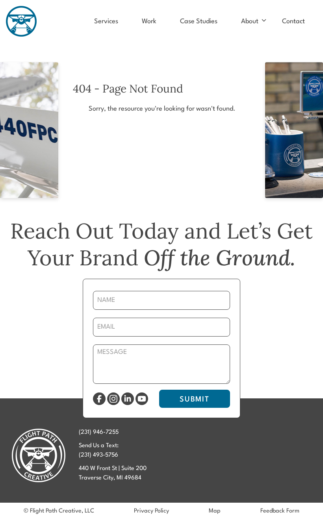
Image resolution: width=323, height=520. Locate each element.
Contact (293, 21)
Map (215, 511)
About (249, 21)
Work (149, 21)
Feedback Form (279, 511)
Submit (195, 399)
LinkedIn (127, 398)
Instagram (113, 398)
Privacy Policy (151, 511)
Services (106, 21)
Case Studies (198, 21)
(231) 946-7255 (99, 432)
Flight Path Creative (21, 21)
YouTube (142, 398)
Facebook (99, 398)
